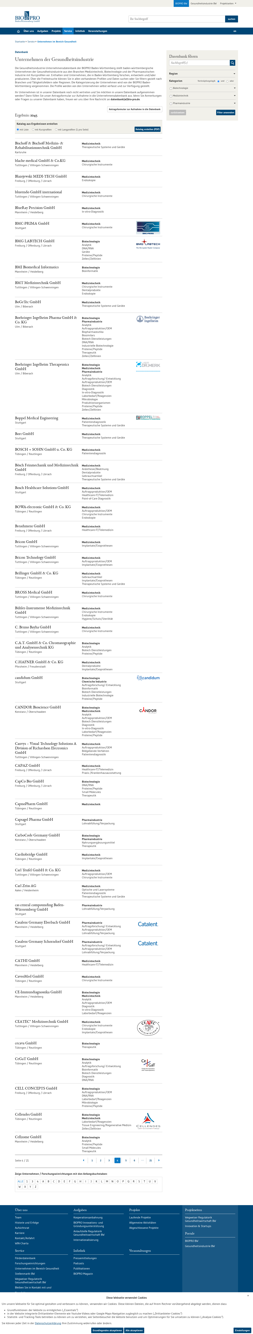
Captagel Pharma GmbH (34, 820)
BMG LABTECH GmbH (35, 241)
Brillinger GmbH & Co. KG (36, 574)
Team (18, 1217)
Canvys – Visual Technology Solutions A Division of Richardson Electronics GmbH (45, 748)
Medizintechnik (180, 95)
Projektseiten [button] (227, 3)
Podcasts (78, 1263)
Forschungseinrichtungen (30, 1263)
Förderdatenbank (25, 1258)
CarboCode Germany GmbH (37, 836)
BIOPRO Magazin (83, 1273)
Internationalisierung (85, 1240)
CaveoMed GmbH (29, 977)
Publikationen (81, 1268)
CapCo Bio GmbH (29, 782)
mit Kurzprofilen (43, 129)
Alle (21, 1181)
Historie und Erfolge (27, 1222)
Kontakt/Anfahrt (25, 1238)
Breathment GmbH (30, 526)
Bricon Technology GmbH (35, 558)
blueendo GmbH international (38, 192)
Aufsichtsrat (22, 1227)
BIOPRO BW (181, 3)
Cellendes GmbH (28, 1115)
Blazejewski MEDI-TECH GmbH (41, 177)
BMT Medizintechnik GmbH (38, 283)
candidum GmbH (29, 678)
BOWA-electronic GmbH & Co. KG (43, 507)
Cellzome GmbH (28, 1137)
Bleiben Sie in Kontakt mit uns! (33, 1287)
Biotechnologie (180, 88)
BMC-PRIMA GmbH (32, 224)
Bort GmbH (24, 434)
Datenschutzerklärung (48, 1323)
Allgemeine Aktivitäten (142, 1222)
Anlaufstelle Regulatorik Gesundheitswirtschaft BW (88, 1232)
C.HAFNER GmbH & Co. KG (39, 662)
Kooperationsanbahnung (88, 1217)
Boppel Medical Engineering (36, 418)
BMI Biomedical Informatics (37, 267)
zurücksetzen (178, 112)
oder (232, 81)
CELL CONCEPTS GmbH (36, 1089)
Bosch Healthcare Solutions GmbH (42, 488)
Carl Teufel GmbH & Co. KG (38, 870)
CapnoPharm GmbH (31, 804)
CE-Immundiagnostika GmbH (38, 992)
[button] (233, 74)
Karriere (19, 1233)
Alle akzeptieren (134, 1330)
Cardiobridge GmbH (31, 855)
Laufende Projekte (140, 1217)
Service (68, 31)
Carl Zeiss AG (25, 886)
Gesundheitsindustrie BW (204, 3)
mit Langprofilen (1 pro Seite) (73, 129)
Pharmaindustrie (181, 103)
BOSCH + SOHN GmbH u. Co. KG (43, 450)
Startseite (20, 41)
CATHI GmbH (27, 961)
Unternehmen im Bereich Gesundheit (37, 1268)
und (222, 81)
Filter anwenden (225, 112)
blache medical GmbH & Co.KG (40, 161)
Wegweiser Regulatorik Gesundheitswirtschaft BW (30, 1280)
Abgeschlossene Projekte (144, 1227)
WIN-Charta (21, 1243)
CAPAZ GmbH (27, 766)
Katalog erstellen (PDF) (148, 129)
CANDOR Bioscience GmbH (38, 708)
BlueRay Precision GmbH (35, 208)
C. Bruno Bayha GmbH (33, 628)
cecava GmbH (26, 1044)
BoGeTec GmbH (28, 302)
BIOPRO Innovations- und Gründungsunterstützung (88, 1224)
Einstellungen (242, 1330)
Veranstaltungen (97, 31)
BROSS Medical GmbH (33, 593)
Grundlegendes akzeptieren (107, 1330)
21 (150, 1160)
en (235, 31)
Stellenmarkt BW (25, 1273)
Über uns (29, 31)
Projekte (56, 31)
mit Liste (24, 129)
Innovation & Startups (198, 1226)
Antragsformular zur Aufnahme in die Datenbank (135, 109)
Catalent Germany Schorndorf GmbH (44, 942)
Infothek (80, 31)
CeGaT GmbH (26, 1059)
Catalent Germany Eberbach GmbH (42, 923)
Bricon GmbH (26, 542)
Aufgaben (42, 31)
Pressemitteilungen (85, 1258)
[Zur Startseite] (28, 16)
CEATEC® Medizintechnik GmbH (41, 1022)
